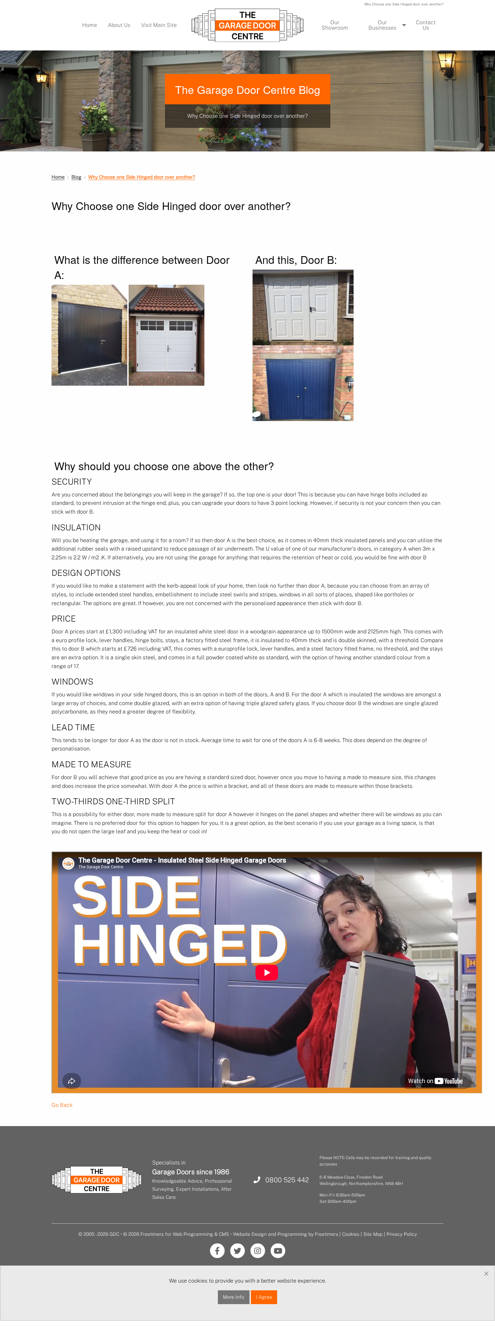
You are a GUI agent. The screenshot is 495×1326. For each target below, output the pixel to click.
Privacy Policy (402, 1234)
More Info (233, 1297)
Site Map (373, 1234)
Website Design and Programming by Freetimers (285, 1234)
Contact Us (426, 25)
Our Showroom (335, 25)
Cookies (350, 1234)
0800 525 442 (284, 1180)
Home (89, 25)
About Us (119, 25)
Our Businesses (382, 25)
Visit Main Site (159, 25)
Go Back (62, 1105)
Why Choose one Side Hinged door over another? (141, 177)
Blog (76, 177)
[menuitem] (89, 25)
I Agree (264, 1297)
